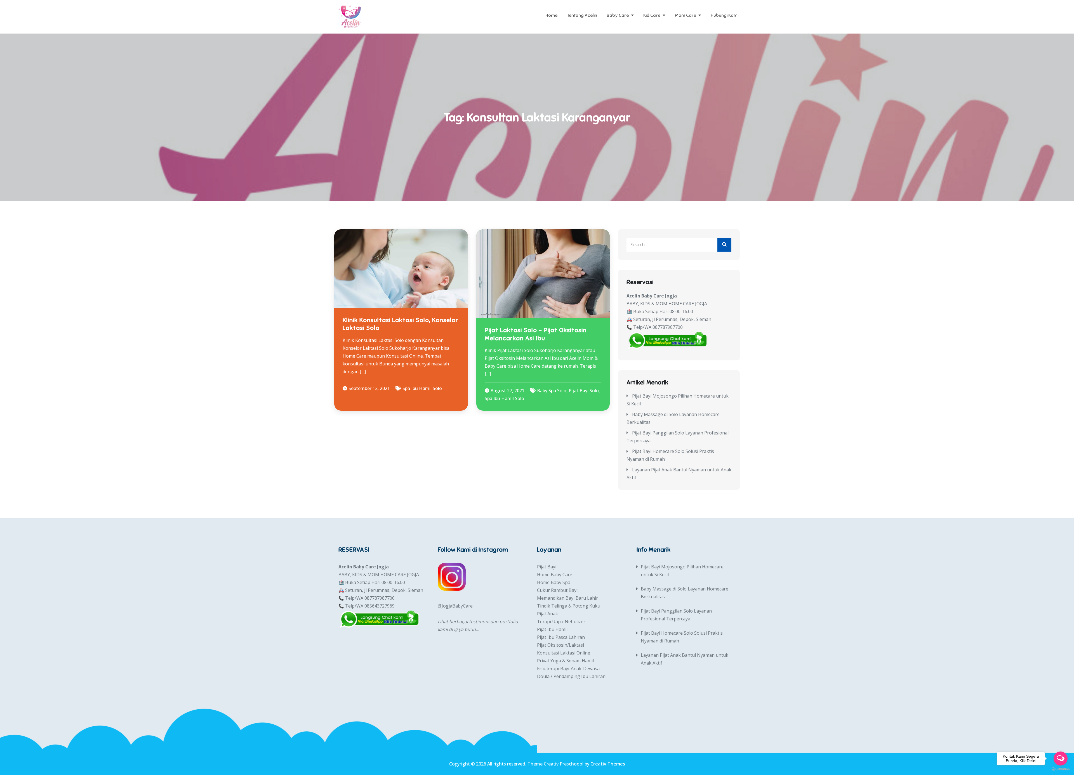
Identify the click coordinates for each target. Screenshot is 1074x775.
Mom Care (685, 15)
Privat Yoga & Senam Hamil (565, 661)
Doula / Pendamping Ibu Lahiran (571, 676)
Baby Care (618, 15)
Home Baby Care (554, 574)
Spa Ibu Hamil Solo (422, 388)
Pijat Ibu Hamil (552, 629)
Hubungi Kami (724, 15)
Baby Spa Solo (551, 391)
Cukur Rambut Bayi (557, 590)
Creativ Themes (607, 764)
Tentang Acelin (582, 15)
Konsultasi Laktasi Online (563, 653)
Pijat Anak (547, 614)
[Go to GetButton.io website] (1061, 769)
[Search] (724, 245)
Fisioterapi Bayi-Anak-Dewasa (568, 668)
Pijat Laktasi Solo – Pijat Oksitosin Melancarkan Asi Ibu (536, 334)
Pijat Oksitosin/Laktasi (560, 645)
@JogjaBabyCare (455, 606)
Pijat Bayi (546, 567)
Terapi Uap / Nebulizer (561, 621)
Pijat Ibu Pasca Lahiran (561, 637)
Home (551, 15)
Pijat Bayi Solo (584, 391)
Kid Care (651, 15)
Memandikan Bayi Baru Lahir (567, 598)
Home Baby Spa (553, 582)
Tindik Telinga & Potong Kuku (568, 606)
